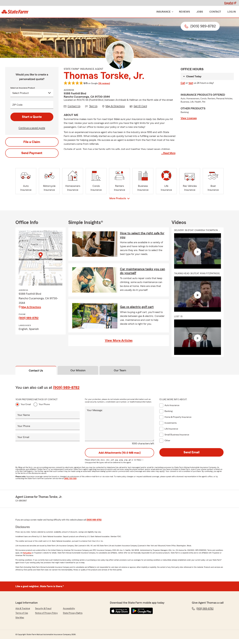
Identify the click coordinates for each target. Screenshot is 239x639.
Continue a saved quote (32, 128)
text (191, 83)
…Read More (168, 153)
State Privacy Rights (72, 613)
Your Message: (95, 410)
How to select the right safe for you (142, 235)
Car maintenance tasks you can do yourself (142, 271)
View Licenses (189, 118)
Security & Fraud (43, 608)
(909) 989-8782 (29, 317)
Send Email (191, 452)
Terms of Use (21, 613)
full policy (27, 553)
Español (228, 3)
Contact (215, 11)
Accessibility (69, 608)
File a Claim (31, 142)
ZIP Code (17, 105)
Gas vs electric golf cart (137, 307)
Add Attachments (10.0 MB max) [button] (120, 452)
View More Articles (119, 340)
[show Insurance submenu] (172, 11)
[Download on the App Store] (119, 611)
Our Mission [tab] (78, 370)
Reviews (184, 11)
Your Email (26, 404)
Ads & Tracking (22, 608)
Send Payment (31, 153)
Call (183, 83)
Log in (231, 11)
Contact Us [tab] (36, 370)
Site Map (19, 618)
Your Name (23, 415)
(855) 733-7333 (70, 478)
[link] (15, 11)
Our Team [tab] (120, 370)
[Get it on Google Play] (142, 611)
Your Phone (44, 404)
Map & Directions (31, 307)
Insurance (163, 11)
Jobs (199, 11)
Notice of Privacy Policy (46, 613)
